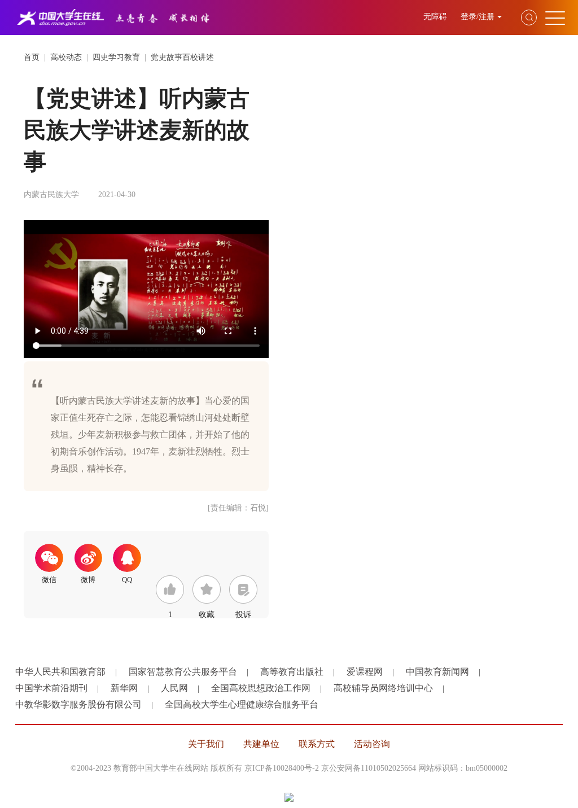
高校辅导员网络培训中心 (383, 688)
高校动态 (66, 57)
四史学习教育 (116, 57)
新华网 (124, 688)
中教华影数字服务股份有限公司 (78, 704)
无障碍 (436, 16)
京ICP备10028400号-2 (281, 768)
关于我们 (206, 744)
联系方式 (317, 744)
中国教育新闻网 (437, 671)
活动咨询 (372, 744)
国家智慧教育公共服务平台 (183, 671)
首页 (32, 57)
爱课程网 (365, 671)
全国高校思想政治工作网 (260, 688)
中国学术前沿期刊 (51, 688)
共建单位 (261, 744)
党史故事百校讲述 (182, 57)
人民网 (174, 688)
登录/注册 (477, 16)
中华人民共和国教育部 (60, 671)
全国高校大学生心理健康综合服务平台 (241, 704)
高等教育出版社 (291, 671)
